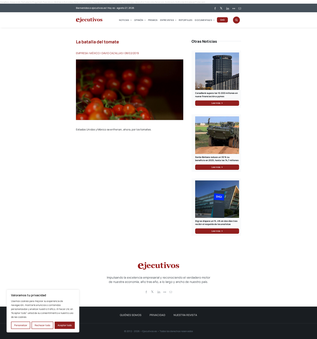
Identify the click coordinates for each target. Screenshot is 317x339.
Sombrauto (170, 2)
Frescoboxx (48, 2)
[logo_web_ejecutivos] (89, 19)
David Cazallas (112, 53)
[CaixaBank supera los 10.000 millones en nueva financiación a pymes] (217, 54)
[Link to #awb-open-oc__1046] (236, 20)
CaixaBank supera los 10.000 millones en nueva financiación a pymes (216, 95)
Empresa (82, 53)
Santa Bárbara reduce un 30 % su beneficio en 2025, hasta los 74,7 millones (217, 159)
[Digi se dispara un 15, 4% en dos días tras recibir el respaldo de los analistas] (217, 182)
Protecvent (200, 2)
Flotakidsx (87, 2)
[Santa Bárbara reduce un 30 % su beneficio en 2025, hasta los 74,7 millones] (217, 118)
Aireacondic (15, 2)
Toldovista (149, 2)
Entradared (190, 2)
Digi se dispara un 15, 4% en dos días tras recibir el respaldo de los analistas (216, 222)
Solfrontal (179, 2)
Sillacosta (78, 2)
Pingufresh (37, 2)
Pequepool (98, 2)
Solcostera (68, 2)
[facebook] (215, 8)
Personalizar (20, 325)
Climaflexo (4, 2)
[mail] (239, 8)
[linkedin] (227, 8)
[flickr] (233, 8)
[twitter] (221, 8)
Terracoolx (159, 2)
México (95, 53)
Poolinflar (118, 2)
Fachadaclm (26, 2)
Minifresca (58, 2)
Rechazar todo (42, 325)
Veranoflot (139, 2)
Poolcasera (108, 2)
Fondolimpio (129, 2)
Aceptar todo (65, 325)
